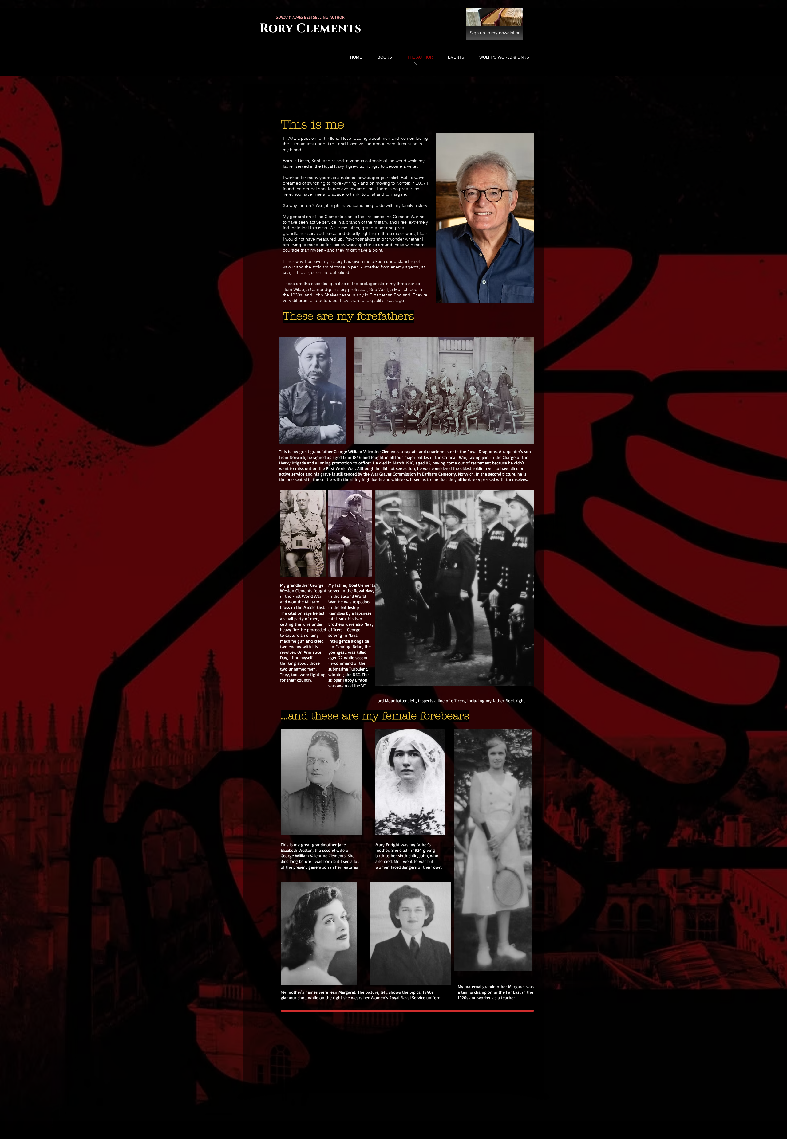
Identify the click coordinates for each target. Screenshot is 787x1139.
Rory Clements (310, 28)
